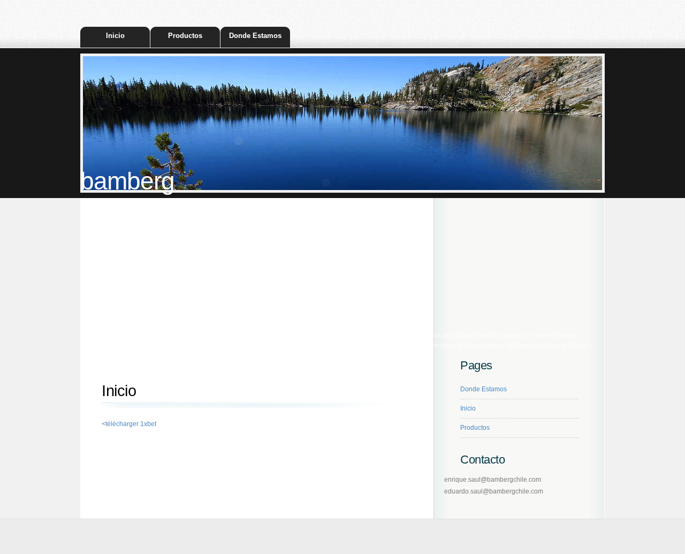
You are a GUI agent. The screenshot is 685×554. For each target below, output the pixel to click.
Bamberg (127, 181)
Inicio (115, 36)
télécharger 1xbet (130, 424)
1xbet (174, 344)
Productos (185, 36)
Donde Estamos (255, 36)
